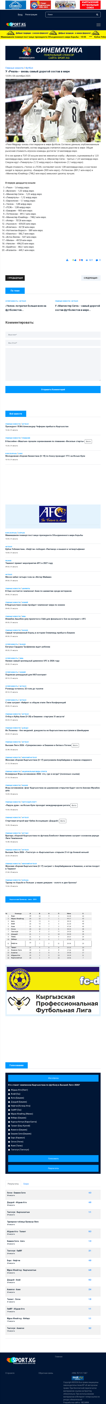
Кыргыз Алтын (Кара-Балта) (24, 1122)
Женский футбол (29, 757)
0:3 (90, 1231)
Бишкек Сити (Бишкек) (21, 1134)
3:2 (90, 1328)
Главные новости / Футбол (66, 301)
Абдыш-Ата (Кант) (19, 1090)
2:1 (90, 1251)
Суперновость (11, 644)
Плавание (26, 438)
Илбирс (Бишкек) (18, 1118)
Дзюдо (25, 728)
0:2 (90, 1280)
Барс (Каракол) (18, 1138)
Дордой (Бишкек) (19, 1102)
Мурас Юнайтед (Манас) (22, 1114)
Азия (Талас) (17, 1146)
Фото (88, 441)
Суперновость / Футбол (15, 301)
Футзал (25, 833)
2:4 (90, 1289)
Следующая (90, 278)
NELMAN (85, 1402)
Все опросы (53, 1078)
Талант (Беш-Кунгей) (20, 1126)
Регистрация (31, 14)
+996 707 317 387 (79, 1373)
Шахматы (26, 589)
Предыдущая (15, 278)
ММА (24, 616)
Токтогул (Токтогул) (20, 1150)
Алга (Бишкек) (17, 1098)
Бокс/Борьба (11, 453)
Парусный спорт (29, 802)
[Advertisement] (53, 484)
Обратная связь (46, 1373)
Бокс (20, 453)
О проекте (9, 1373)
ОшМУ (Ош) (16, 1110)
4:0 (90, 1202)
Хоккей (25, 602)
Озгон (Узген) (17, 1142)
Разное (8, 561)
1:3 (90, 1241)
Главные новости (12, 424)
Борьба (21, 533)
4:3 (90, 1193)
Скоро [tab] (26, 1184)
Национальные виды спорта (34, 771)
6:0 (90, 1270)
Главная (58, 1357)
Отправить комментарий (53, 389)
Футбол (25, 424)
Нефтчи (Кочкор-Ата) (20, 1106)
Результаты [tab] (13, 1184)
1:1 (90, 1212)
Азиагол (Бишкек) (19, 1130)
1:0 (90, 1299)
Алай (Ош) (15, 1094)
